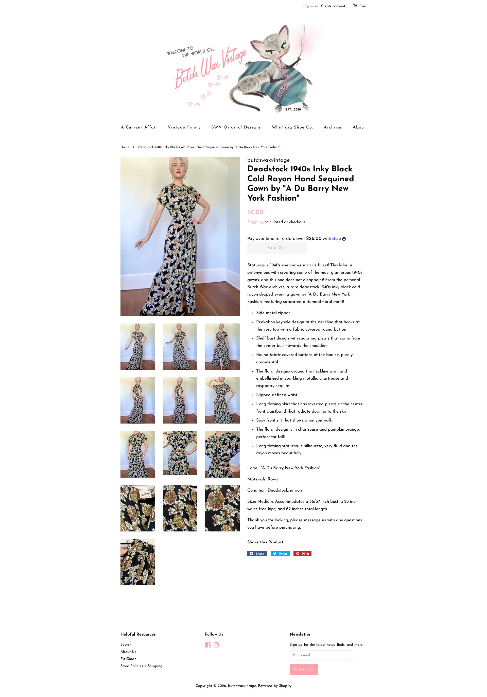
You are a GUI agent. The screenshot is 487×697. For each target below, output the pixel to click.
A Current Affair (139, 127)
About (359, 127)
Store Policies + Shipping (141, 666)
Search (126, 645)
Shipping (255, 222)
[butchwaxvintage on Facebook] (208, 646)
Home (124, 147)
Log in (307, 6)
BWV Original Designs (236, 127)
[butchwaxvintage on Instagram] (216, 646)
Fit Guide (128, 659)
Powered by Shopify (274, 686)
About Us (128, 652)
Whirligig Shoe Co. (293, 127)
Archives (333, 127)
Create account (333, 6)
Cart (363, 6)
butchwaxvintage (242, 686)
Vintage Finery (184, 127)
